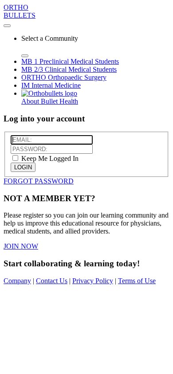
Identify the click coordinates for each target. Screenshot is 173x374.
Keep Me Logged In (49, 158)
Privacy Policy (92, 280)
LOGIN (23, 167)
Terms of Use (137, 280)
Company (17, 280)
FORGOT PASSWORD (39, 181)
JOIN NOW (21, 246)
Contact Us (51, 280)
